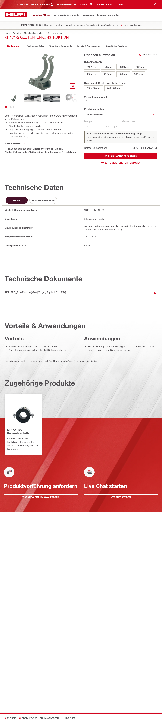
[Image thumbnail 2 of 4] (32, 98)
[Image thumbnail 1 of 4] (13, 98)
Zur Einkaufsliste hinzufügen (122, 163)
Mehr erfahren (13, 143)
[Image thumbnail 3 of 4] (51, 98)
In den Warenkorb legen (122, 156)
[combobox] (136, 4)
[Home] (16, 14)
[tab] (13, 46)
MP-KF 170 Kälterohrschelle (18, 431)
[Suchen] (155, 4)
